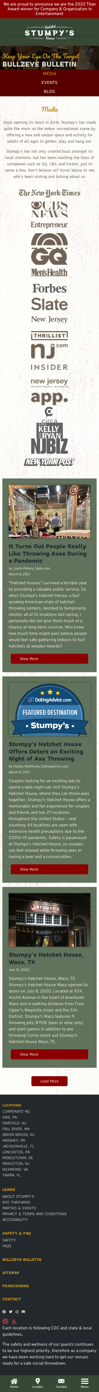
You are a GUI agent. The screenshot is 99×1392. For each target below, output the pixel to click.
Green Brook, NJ (18, 1134)
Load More (49, 1081)
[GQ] (49, 257)
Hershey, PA (13, 1140)
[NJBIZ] (49, 446)
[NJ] (49, 352)
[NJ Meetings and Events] (49, 383)
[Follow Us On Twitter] (10, 1312)
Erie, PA (9, 1117)
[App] (49, 399)
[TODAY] (49, 241)
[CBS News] (49, 209)
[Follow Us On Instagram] (17, 1312)
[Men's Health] (49, 273)
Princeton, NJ (16, 1163)
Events (49, 83)
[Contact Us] (23, 1312)
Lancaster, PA (16, 1152)
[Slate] (49, 304)
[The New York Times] (49, 194)
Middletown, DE (17, 1158)
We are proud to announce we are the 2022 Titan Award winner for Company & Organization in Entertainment (49, 9)
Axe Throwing (16, 1202)
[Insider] (49, 367)
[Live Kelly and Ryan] (49, 430)
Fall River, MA (16, 1129)
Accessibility (15, 1220)
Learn (8, 1189)
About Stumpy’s (18, 1196)
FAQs (6, 1246)
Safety (9, 1240)
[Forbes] (49, 288)
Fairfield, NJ (14, 1123)
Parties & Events (19, 1208)
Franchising (15, 1286)
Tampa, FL (11, 1175)
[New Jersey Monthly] (49, 320)
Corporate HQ (16, 1111)
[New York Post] (49, 462)
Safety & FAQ (16, 1233)
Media (49, 74)
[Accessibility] (14, 1322)
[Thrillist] (49, 336)
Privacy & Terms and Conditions (34, 1214)
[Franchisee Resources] (5, 1322)
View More (29, 658)
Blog (49, 92)
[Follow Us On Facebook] (4, 1312)
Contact (11, 1299)
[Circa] (49, 415)
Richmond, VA (15, 1169)
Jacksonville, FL (18, 1146)
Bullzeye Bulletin (21, 1259)
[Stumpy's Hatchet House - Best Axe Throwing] (49, 32)
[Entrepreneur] (49, 225)
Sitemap (10, 1272)
